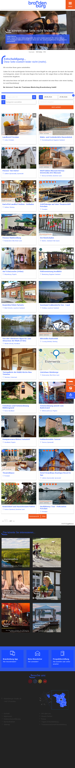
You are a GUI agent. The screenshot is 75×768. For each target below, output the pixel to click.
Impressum (8, 716)
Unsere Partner (46, 716)
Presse (43, 719)
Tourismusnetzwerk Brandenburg (54, 725)
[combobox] (18, 97)
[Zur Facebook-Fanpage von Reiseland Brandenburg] (35, 682)
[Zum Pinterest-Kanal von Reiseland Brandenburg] (30, 682)
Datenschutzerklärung (12, 719)
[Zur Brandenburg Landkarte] (53, 701)
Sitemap (7, 725)
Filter (44, 516)
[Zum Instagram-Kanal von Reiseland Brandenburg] (40, 682)
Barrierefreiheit (9, 722)
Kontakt (7, 714)
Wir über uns (46, 714)
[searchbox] (16, 97)
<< (3, 521)
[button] (70, 389)
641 (11, 521)
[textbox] (13, 102)
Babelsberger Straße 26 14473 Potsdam (12, 700)
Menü (70, 6)
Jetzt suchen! (56, 107)
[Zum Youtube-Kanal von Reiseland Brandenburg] (44, 682)
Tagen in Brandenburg (49, 722)
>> (14, 521)
